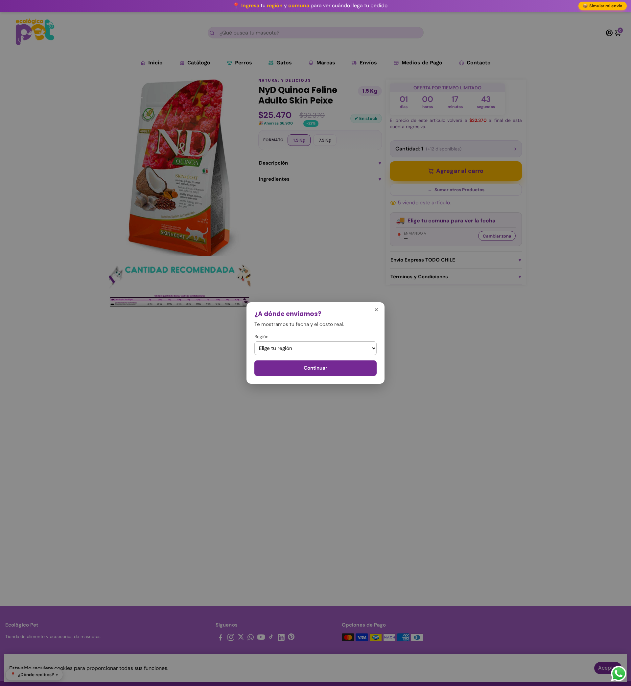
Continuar (315, 368)
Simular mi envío (603, 6)
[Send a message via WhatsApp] (619, 674)
